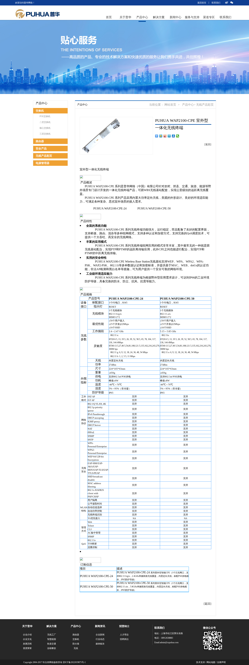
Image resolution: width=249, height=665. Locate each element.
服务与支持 (192, 17)
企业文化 (27, 639)
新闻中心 (175, 17)
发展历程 (27, 643)
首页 (109, 17)
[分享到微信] (177, 136)
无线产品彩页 (44, 155)
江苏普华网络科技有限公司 (37, 14)
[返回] (207, 144)
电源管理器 (42, 163)
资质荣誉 (27, 648)
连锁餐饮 (51, 648)
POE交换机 (45, 116)
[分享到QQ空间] (160, 136)
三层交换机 (45, 134)
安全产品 (41, 148)
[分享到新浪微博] (165, 136)
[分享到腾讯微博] (169, 136)
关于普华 (125, 17)
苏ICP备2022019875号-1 (74, 662)
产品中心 (142, 17)
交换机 (40, 110)
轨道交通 (51, 643)
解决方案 (159, 17)
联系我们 (216, 2)
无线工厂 (51, 634)
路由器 (40, 141)
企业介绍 (27, 634)
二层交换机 (45, 122)
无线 (76, 648)
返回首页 (201, 2)
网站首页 (170, 104)
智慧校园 (51, 639)
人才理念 (124, 634)
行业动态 (100, 639)
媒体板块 (100, 643)
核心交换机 (45, 128)
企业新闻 (100, 634)
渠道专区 (209, 17)
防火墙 (76, 643)
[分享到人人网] (173, 136)
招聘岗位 (124, 639)
